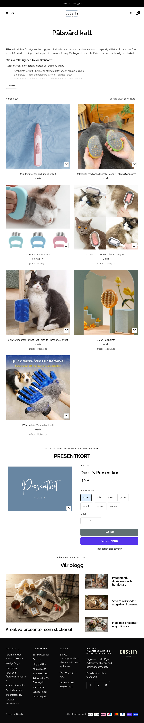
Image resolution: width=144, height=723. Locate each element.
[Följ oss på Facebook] (90, 685)
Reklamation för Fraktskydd (41, 680)
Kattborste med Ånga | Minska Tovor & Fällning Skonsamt (106, 174)
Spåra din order (41, 673)
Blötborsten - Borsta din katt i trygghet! (106, 254)
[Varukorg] (137, 13)
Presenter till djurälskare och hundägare (122, 581)
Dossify (84, 466)
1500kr (100, 506)
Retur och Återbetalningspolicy (16, 676)
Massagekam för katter (38, 254)
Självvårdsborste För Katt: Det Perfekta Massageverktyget (38, 340)
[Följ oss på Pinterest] (106, 685)
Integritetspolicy (14, 695)
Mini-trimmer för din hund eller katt (38, 174)
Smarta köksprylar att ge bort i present (125, 602)
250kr (98, 497)
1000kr (86, 506)
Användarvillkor (14, 690)
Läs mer (11, 86)
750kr (123, 497)
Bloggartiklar (39, 664)
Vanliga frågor (13, 663)
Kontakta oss (39, 669)
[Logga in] (131, 13)
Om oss (37, 659)
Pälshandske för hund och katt (38, 425)
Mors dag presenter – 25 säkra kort (124, 624)
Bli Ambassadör (41, 654)
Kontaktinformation (15, 685)
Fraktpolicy (11, 668)
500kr (111, 497)
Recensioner (39, 687)
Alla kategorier (40, 696)
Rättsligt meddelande (12, 701)
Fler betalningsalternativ (109, 549)
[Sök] (13, 13)
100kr (86, 497)
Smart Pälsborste (106, 340)
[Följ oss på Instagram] (98, 685)
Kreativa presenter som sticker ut (39, 629)
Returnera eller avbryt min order (14, 656)
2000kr (114, 506)
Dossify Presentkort (100, 472)
